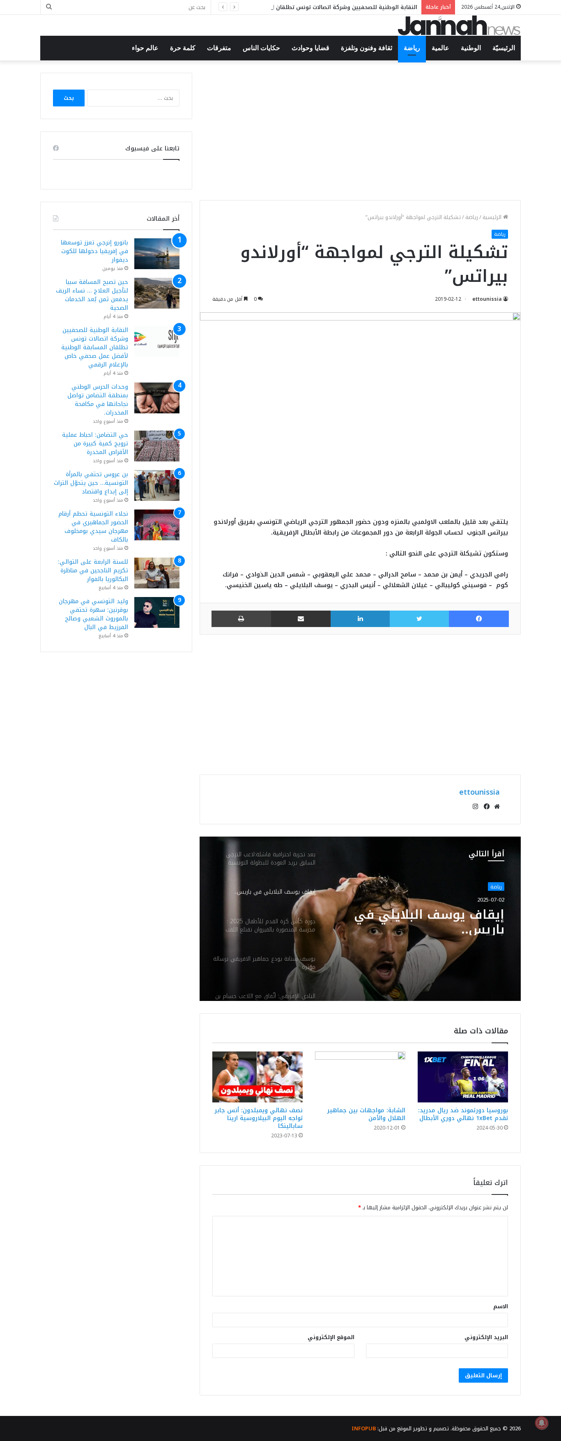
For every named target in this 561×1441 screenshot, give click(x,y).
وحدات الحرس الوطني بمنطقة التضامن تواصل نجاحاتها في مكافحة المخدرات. (97, 399)
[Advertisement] (360, 130)
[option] (360, 919)
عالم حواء (145, 47)
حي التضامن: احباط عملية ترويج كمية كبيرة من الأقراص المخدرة (95, 443)
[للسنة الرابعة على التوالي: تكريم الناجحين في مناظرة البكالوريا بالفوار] (156, 573)
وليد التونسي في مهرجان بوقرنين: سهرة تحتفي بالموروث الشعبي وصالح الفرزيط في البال (93, 614)
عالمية (440, 47)
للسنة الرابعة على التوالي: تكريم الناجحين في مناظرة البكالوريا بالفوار (93, 570)
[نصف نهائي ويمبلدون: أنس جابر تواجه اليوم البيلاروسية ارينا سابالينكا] (257, 1076)
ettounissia (487, 299)
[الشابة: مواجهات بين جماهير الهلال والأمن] (360, 1076)
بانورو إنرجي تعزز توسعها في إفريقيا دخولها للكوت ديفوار (94, 251)
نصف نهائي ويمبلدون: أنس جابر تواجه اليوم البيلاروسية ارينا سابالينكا (258, 1118)
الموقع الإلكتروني (331, 1337)
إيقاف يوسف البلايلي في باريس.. (429, 920)
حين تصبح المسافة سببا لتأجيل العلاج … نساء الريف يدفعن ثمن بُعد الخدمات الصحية (92, 295)
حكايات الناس (261, 47)
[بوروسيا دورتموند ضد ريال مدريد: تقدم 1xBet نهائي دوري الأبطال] (463, 1076)
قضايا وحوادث (310, 47)
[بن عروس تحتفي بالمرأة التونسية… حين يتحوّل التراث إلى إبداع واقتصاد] (156, 485)
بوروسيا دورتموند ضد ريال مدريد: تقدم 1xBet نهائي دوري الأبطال (463, 1114)
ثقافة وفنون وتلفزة (366, 47)
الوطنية (471, 47)
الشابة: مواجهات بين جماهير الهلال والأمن (366, 1114)
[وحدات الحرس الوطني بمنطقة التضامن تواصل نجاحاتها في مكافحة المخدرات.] (156, 398)
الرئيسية (493, 217)
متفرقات (219, 47)
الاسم (500, 1306)
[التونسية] (459, 25)
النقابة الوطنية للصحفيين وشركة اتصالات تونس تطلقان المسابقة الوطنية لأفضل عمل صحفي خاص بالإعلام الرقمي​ (272, 7)
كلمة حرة (182, 47)
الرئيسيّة (503, 47)
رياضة (412, 47)
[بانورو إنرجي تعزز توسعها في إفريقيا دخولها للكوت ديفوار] (156, 253)
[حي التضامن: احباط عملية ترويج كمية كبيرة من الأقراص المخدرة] (156, 446)
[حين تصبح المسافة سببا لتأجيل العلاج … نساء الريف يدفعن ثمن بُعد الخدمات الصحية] (156, 293)
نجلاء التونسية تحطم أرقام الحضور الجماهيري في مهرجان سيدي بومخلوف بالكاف (93, 526)
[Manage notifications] (541, 1422)
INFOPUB (364, 1428)
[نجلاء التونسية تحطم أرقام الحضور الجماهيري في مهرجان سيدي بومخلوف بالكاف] (156, 525)
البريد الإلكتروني (486, 1337)
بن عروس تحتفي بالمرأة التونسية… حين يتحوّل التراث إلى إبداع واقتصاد (91, 483)
